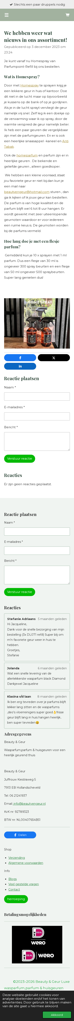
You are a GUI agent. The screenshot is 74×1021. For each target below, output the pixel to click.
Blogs (12, 879)
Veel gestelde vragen (23, 884)
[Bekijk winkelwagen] (67, 15)
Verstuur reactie (19, 458)
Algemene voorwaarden (25, 863)
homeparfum (27, 155)
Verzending (16, 858)
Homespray (29, 85)
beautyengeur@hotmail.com (27, 192)
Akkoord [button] (57, 1014)
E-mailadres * (14, 407)
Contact (14, 889)
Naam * (10, 387)
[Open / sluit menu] (6, 15)
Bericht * (11, 427)
